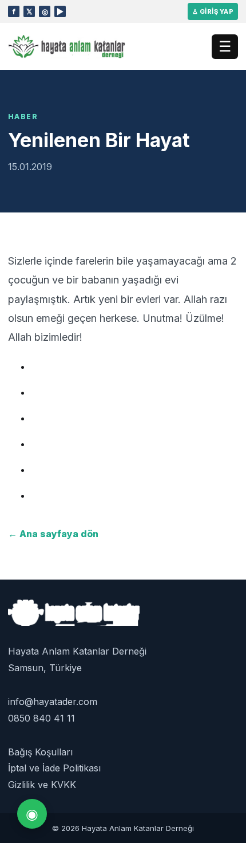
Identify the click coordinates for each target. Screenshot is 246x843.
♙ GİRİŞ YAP (212, 11)
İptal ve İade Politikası (54, 768)
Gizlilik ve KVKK (42, 784)
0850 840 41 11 (41, 718)
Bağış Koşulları (40, 752)
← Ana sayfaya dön (53, 533)
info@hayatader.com (52, 701)
